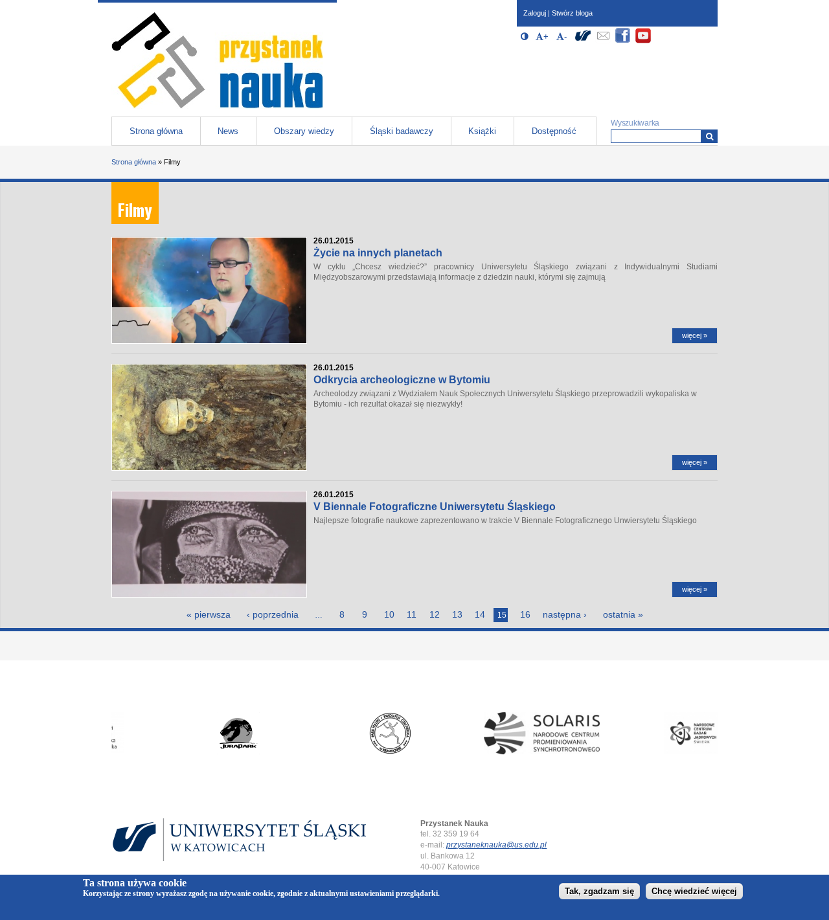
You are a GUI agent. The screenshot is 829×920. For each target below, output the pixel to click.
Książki (482, 131)
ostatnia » (623, 614)
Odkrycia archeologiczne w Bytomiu (401, 379)
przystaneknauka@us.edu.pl (496, 844)
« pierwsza (209, 614)
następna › (565, 614)
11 (411, 614)
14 (480, 614)
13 (457, 614)
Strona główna (156, 131)
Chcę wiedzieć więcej (694, 892)
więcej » (694, 335)
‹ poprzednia (273, 614)
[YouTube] (643, 41)
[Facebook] (623, 41)
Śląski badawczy (401, 131)
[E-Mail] (603, 41)
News (228, 131)
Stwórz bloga (572, 13)
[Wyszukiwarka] (709, 136)
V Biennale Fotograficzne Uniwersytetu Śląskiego (434, 506)
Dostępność (554, 131)
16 (525, 614)
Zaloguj (534, 13)
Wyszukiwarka (635, 123)
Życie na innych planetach (377, 252)
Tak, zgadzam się (599, 892)
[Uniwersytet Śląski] (583, 41)
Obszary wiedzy (304, 131)
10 (389, 614)
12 (434, 614)
